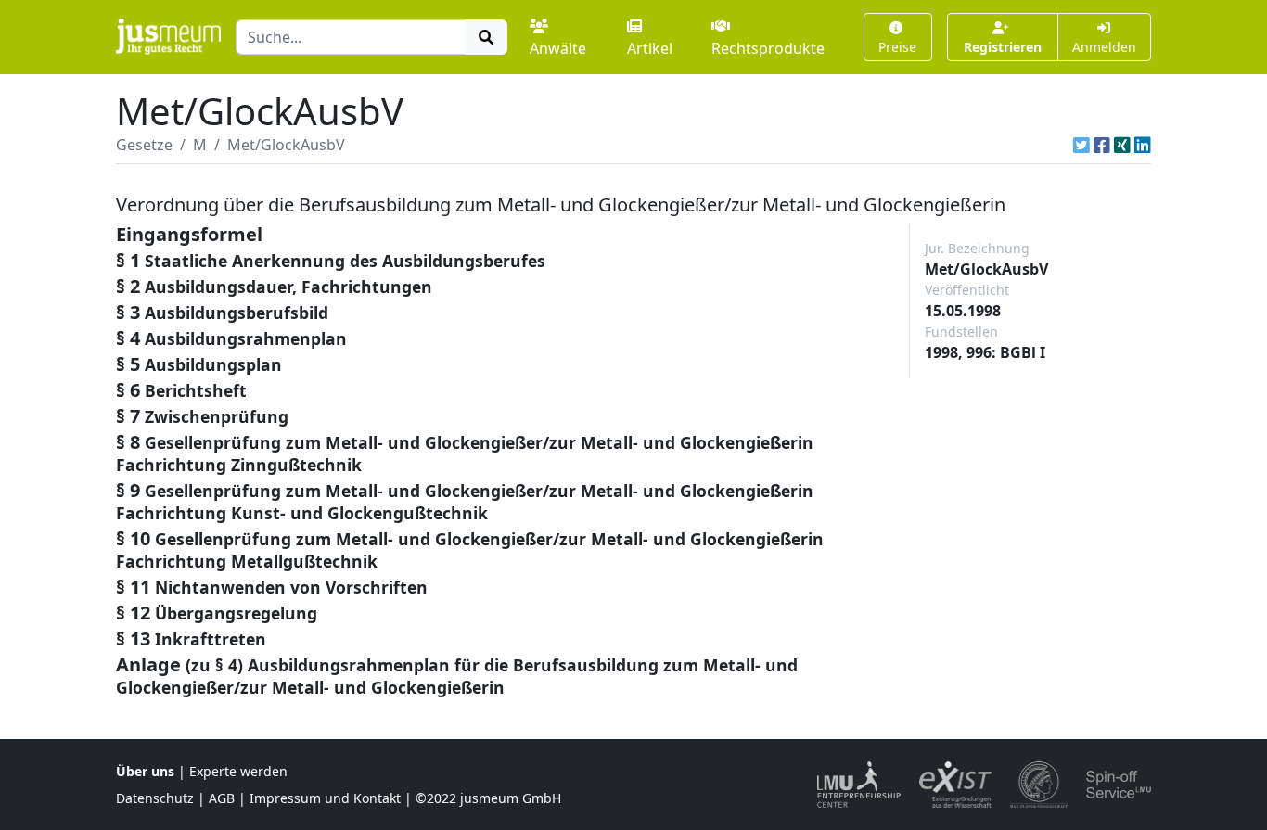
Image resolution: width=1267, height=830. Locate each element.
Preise (897, 47)
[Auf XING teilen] (1122, 145)
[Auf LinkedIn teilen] (1142, 145)
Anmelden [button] (1104, 47)
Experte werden (238, 771)
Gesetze (144, 144)
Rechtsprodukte (768, 48)
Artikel (649, 48)
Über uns (145, 771)
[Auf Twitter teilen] (1081, 145)
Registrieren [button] (1003, 47)
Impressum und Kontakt (325, 798)
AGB (222, 798)
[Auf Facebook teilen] (1102, 145)
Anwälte (558, 48)
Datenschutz (155, 798)
